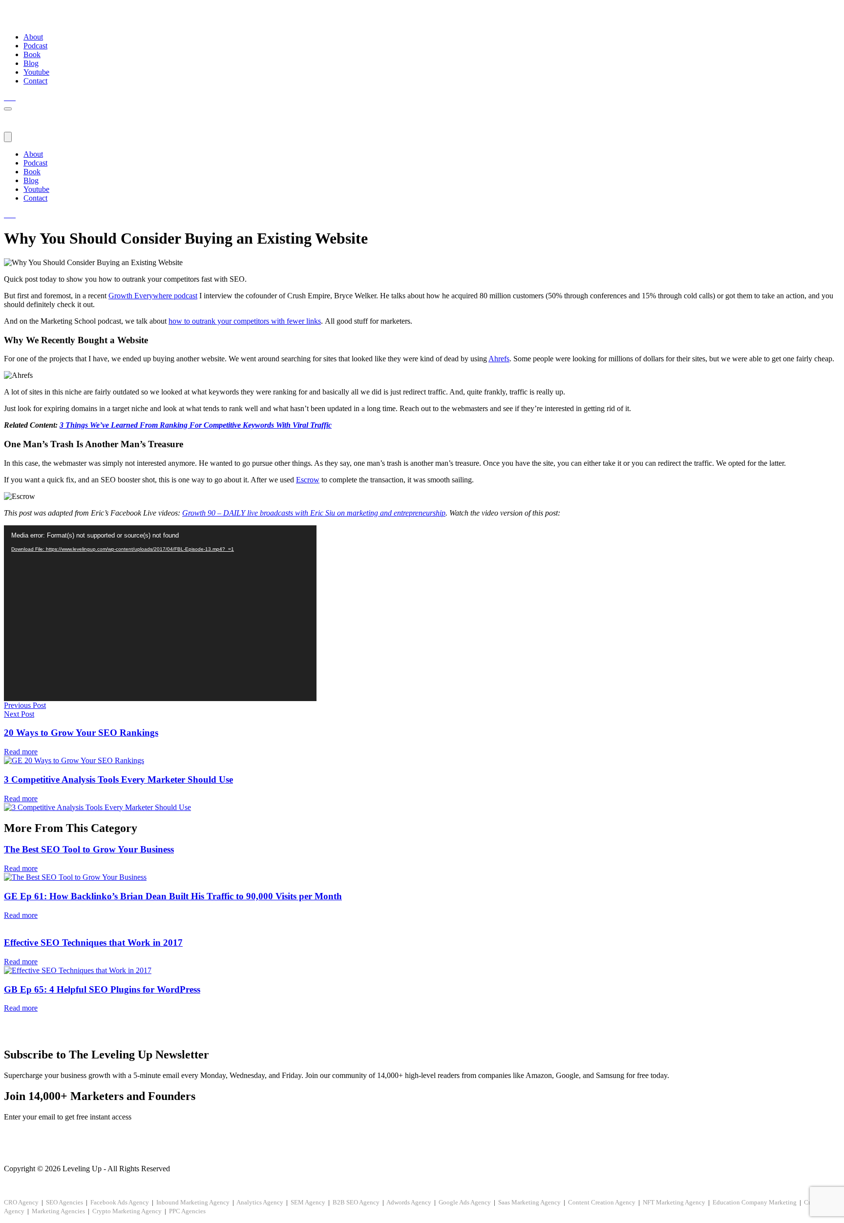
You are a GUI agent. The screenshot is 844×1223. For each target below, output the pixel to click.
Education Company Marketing (755, 1202)
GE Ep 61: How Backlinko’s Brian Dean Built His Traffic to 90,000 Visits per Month (173, 896)
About (33, 37)
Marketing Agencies (58, 1211)
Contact (35, 81)
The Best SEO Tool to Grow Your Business (89, 849)
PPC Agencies (187, 1211)
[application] (160, 613)
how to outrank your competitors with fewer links (245, 321)
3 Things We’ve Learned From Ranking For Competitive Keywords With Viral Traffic (196, 425)
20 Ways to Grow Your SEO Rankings (81, 732)
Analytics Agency (259, 1202)
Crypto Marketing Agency (127, 1211)
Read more (21, 751)
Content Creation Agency (601, 1202)
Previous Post (25, 705)
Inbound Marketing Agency (193, 1202)
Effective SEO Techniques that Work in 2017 (93, 942)
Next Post (19, 714)
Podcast (35, 45)
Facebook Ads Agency (119, 1202)
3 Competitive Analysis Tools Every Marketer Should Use (118, 779)
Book (32, 54)
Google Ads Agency (465, 1202)
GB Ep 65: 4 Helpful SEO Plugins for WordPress (102, 989)
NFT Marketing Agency (674, 1202)
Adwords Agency (408, 1202)
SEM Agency (308, 1202)
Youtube (36, 72)
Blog (31, 63)
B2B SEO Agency (356, 1202)
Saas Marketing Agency (529, 1202)
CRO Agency (21, 1202)
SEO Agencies (64, 1202)
